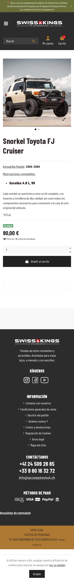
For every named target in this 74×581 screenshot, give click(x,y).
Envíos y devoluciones (38, 427)
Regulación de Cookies (38, 433)
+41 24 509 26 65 (37, 463)
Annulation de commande (15, 513)
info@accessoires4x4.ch (37, 477)
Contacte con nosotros (38, 403)
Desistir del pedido (38, 415)
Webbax (61, 540)
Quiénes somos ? (38, 421)
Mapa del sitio (38, 445)
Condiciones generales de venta (38, 409)
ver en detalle (57, 565)
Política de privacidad (37, 534)
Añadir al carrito (40, 261)
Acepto (37, 574)
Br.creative (37, 545)
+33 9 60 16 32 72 (37, 470)
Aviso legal (38, 439)
